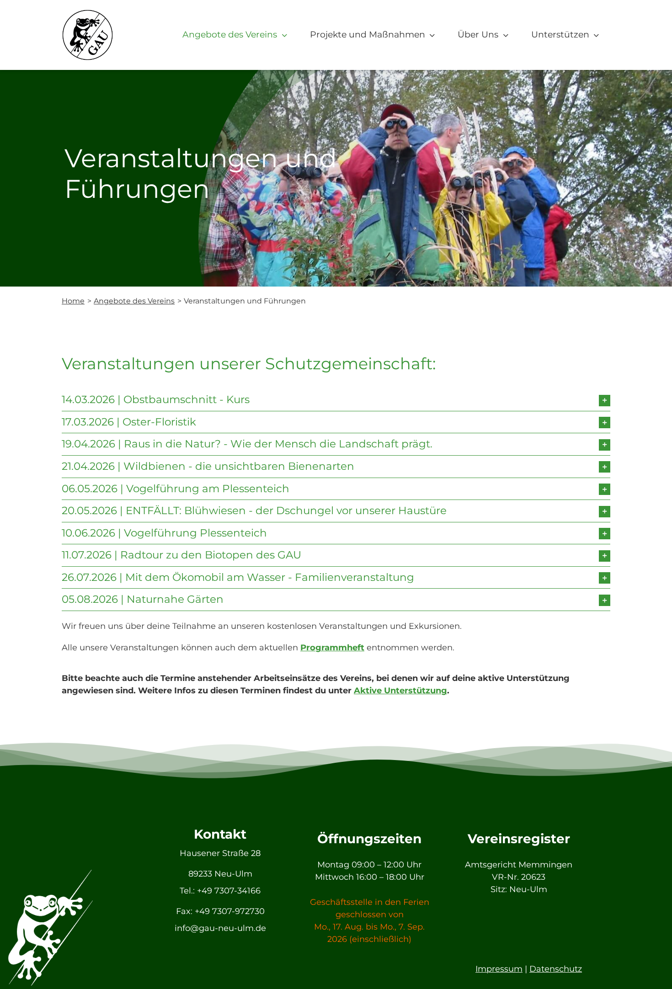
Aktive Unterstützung (400, 691)
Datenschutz (555, 969)
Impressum (499, 969)
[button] (336, 400)
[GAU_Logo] (87, 13)
